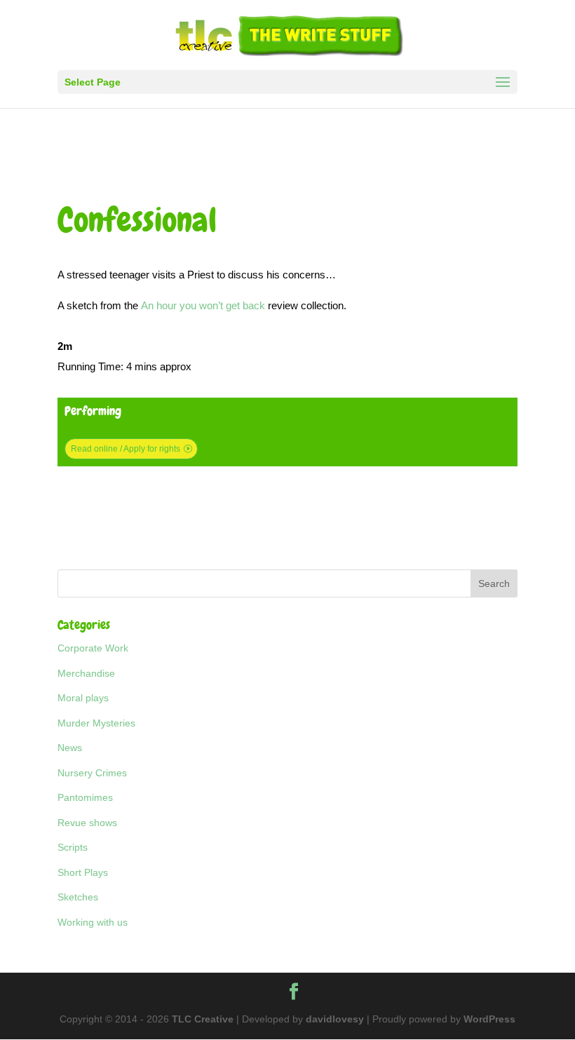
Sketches (78, 897)
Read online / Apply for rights (125, 449)
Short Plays (83, 872)
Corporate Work (93, 648)
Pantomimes (85, 797)
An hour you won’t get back (203, 305)
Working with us (93, 922)
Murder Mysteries (96, 723)
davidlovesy (335, 1019)
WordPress (489, 1019)
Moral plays (83, 697)
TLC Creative (203, 1019)
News (70, 747)
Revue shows (87, 822)
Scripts (73, 847)
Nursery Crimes (92, 772)
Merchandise (86, 673)
